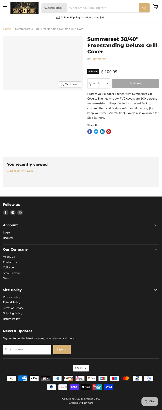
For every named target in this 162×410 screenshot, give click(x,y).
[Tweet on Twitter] (96, 131)
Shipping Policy (12, 313)
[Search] (144, 7)
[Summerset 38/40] (12, 99)
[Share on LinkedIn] (102, 131)
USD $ (79, 368)
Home (7, 29)
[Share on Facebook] (89, 131)
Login (6, 232)
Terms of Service (13, 308)
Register (8, 238)
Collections (10, 267)
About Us (9, 257)
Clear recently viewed (20, 170)
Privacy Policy (11, 297)
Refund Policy (11, 302)
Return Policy (11, 319)
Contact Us (10, 262)
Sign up (62, 349)
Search (7, 278)
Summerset (98, 59)
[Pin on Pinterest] (108, 131)
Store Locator (11, 273)
